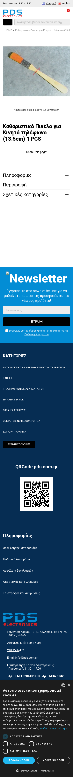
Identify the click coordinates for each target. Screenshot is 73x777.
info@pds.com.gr (26, 657)
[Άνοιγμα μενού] (7, 22)
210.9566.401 (15, 643)
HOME (8, 30)
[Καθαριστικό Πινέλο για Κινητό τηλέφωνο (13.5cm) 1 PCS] (36, 71)
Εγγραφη (37, 321)
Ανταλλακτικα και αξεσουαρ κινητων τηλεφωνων (34, 367)
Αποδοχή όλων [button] (19, 760)
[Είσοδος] (58, 13)
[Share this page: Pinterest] (32, 159)
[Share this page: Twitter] (23, 159)
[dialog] (36, 728)
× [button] (68, 685)
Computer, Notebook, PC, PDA (21, 420)
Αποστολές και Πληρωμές (20, 582)
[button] (36, 770)
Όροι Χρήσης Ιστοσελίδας (45, 330)
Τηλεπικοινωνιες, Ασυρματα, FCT (23, 388)
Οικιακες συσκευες (14, 410)
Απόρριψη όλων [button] (53, 760)
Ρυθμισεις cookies (19, 444)
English (66, 3)
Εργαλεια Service (13, 399)
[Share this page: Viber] (50, 159)
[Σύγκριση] (40, 13)
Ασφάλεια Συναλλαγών (18, 570)
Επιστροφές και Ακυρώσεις (21, 593)
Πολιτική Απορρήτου (37, 334)
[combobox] (63, 685)
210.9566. (13, 650)
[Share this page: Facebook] (14, 159)
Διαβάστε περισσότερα (53, 728)
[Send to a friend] (58, 159)
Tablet (7, 378)
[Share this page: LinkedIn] (41, 159)
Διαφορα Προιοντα (14, 431)
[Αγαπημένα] (49, 13)
